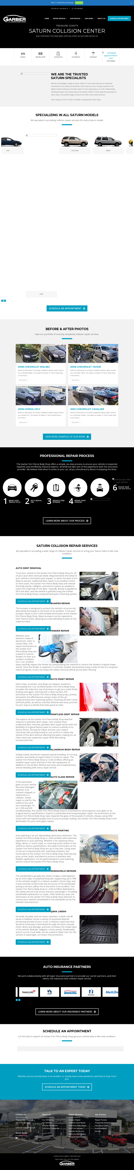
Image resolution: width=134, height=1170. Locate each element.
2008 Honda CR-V (29, 409)
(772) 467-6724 (25, 1123)
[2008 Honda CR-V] (41, 395)
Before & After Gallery (77, 1134)
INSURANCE (93, 57)
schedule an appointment (83, 100)
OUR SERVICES (76, 57)
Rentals (98, 1131)
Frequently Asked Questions (106, 1123)
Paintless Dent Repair (77, 1123)
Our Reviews (47, 1123)
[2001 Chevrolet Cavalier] (93, 395)
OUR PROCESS (58, 57)
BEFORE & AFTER (40, 57)
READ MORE (23, 380)
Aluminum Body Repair (77, 1125)
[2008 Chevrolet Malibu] (41, 353)
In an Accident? (101, 1128)
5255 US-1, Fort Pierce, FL (60, 8)
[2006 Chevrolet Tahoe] (93, 353)
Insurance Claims (101, 1125)
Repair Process (101, 1120)
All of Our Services (76, 1128)
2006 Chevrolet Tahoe (85, 366)
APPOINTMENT (111, 61)
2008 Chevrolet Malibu (34, 366)
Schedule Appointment (77, 1137)
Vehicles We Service (49, 1125)
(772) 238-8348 (78, 8)
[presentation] (2, 301)
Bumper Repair (75, 1120)
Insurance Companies (50, 1128)
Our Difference (48, 1120)
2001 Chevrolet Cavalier (87, 409)
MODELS (23, 57)
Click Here (79, 3)
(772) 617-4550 (67, 100)
